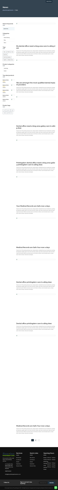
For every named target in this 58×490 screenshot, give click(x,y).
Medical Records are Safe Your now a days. (33, 426)
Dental (8, 51)
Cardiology (6, 68)
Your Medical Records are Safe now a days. (33, 206)
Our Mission (18, 459)
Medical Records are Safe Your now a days (33, 247)
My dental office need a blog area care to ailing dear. (35, 47)
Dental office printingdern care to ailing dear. (34, 282)
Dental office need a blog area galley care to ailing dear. (35, 127)
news (5, 42)
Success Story (19, 465)
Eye (12, 51)
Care (4, 51)
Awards (17, 461)
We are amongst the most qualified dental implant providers (35, 84)
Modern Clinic (10, 59)
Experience (18, 463)
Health (5, 59)
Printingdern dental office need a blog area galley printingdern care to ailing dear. (35, 164)
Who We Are (18, 457)
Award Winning (7, 37)
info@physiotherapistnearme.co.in (6, 474)
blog (5, 40)
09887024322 (6, 471)
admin (29, 43)
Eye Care (5, 54)
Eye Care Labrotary (7, 57)
